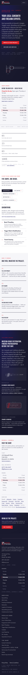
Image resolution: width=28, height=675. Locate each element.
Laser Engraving (5, 632)
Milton (12, 503)
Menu (23, 2)
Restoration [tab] (7, 197)
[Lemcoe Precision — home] (6, 2)
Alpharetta (9, 499)
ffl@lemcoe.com (7, 469)
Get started (7, 527)
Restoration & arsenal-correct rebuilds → (12, 393)
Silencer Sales (5, 618)
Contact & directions (6, 643)
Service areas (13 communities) (9, 650)
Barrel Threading (5, 625)
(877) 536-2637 (6, 467)
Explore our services (10, 47)
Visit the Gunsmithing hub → (9, 216)
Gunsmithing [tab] (7, 190)
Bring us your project (10, 42)
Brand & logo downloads (7, 654)
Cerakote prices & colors (7, 612)
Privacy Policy (5, 662)
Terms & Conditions (14, 662)
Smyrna (11, 505)
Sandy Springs (5, 505)
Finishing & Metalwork (7, 602)
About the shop (5, 645)
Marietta (8, 503)
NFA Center (4, 600)
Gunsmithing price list (7, 609)
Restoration (4, 605)
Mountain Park (19, 503)
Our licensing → (11, 165)
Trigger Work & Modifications (8, 627)
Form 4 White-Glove (6, 620)
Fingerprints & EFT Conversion (9, 622)
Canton (14, 499)
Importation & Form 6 (7, 636)
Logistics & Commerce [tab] (9, 200)
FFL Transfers (5, 634)
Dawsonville (4, 501)
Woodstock (16, 505)
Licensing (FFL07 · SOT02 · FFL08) (10, 647)
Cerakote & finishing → (7, 427)
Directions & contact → (8, 101)
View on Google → (6, 461)
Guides (3, 652)
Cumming (20, 499)
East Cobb (17, 501)
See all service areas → (21, 507)
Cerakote (4, 629)
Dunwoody (11, 501)
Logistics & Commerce (7, 607)
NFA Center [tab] (18, 190)
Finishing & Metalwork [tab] (9, 193)
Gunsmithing (5, 598)
